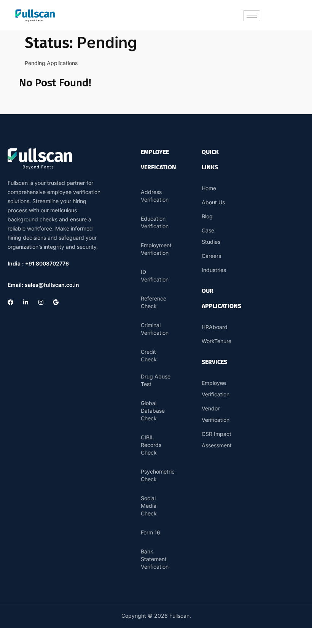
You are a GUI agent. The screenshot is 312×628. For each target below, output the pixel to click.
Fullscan (179, 615)
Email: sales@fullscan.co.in (43, 284)
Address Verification (155, 196)
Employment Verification (156, 249)
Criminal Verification (155, 329)
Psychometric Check (156, 475)
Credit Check (149, 355)
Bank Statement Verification (155, 559)
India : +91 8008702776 (38, 263)
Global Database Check (153, 410)
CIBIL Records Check (151, 445)
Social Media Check (149, 506)
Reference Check (153, 302)
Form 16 (150, 532)
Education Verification (155, 222)
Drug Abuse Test (155, 380)
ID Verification (155, 276)
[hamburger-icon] (251, 15)
